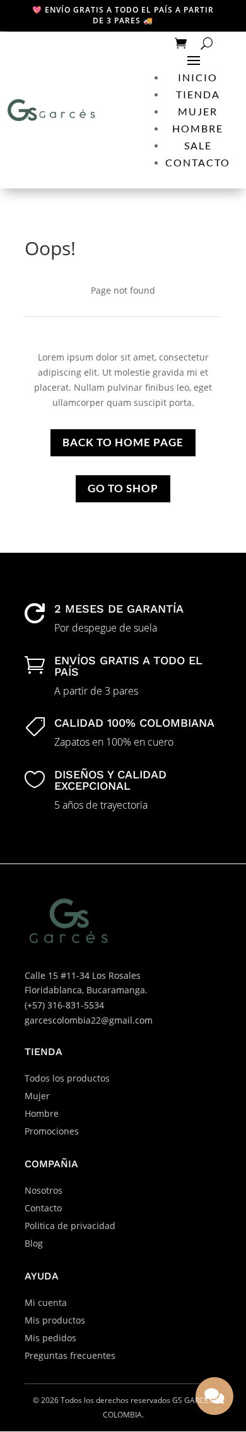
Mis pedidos (50, 1338)
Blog (34, 1243)
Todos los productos (67, 1078)
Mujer (198, 111)
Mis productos (55, 1320)
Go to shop (123, 488)
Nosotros (43, 1190)
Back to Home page (123, 442)
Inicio (198, 77)
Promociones (52, 1131)
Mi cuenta (46, 1302)
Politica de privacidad (70, 1226)
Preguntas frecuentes (70, 1355)
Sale (198, 145)
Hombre (197, 128)
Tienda (198, 94)
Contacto (197, 162)
